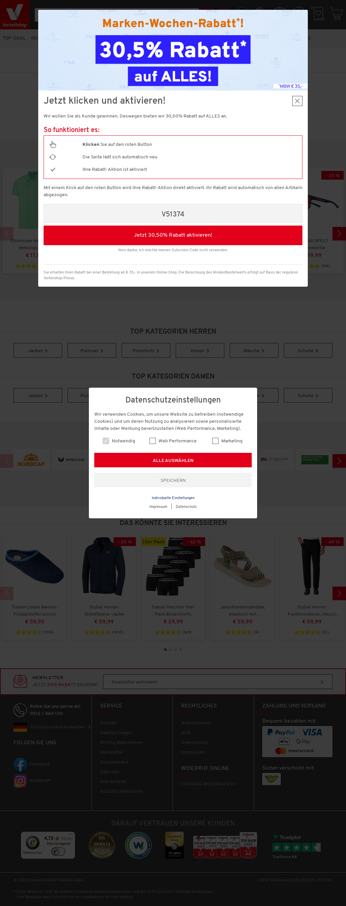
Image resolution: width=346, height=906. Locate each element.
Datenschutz (186, 507)
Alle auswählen (173, 460)
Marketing (231, 441)
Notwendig (123, 441)
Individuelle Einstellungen (173, 498)
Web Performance (177, 441)
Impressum (158, 507)
